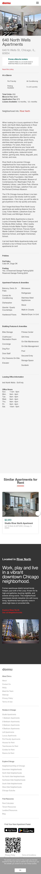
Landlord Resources (9, 810)
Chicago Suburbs (8, 790)
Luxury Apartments (9, 735)
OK (20, 870)
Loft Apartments (8, 732)
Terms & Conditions (29, 855)
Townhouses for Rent (10, 746)
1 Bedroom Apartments (11, 718)
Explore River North (11, 610)
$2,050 (8, 519)
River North (25, 111)
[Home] (6, 2)
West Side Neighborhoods (12, 787)
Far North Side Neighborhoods (13, 776)
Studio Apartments (9, 714)
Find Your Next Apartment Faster (17, 824)
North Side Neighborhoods (12, 773)
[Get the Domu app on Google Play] (26, 831)
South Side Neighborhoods (12, 783)
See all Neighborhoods (12, 612)
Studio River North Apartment (19, 523)
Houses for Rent (8, 742)
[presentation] (3, 513)
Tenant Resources (9, 806)
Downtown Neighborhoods (12, 769)
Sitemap (5, 694)
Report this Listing (7, 69)
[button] (37, 2)
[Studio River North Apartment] (20, 504)
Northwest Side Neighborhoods (13, 780)
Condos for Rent (8, 749)
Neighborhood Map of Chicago (13, 766)
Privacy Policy (7, 698)
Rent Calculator (8, 803)
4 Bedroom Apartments (11, 728)
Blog (4, 813)
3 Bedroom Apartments (11, 725)
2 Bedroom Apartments (11, 721)
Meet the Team (7, 691)
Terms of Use (7, 701)
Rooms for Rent (8, 753)
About (4, 680)
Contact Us (6, 684)
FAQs (4, 687)
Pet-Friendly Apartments (11, 739)
